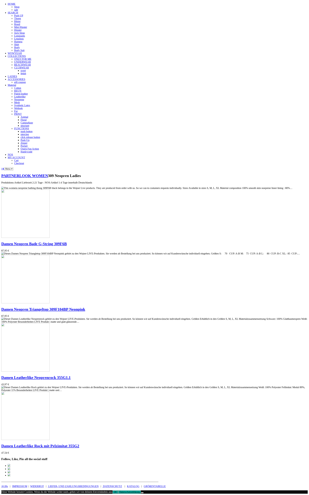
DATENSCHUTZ (112, 486)
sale (16, 9)
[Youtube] (9, 475)
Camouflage (27, 122)
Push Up (25, 140)
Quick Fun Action (30, 148)
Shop (16, 6)
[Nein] (142, 492)
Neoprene (19, 99)
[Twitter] (9, 472)
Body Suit (19, 50)
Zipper (24, 143)
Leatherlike (20, 96)
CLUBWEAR (21, 67)
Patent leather (21, 93)
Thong (17, 18)
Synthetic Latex (22, 105)
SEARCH (13, 12)
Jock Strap (19, 33)
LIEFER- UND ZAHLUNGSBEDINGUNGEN (73, 486)
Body (17, 47)
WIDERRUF (37, 486)
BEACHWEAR (22, 64)
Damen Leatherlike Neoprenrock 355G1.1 (36, 377)
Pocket (24, 146)
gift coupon (20, 82)
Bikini (17, 21)
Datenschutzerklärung (129, 492)
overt (23, 70)
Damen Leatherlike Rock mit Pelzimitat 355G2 (40, 446)
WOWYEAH (15, 53)
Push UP (18, 15)
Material (12, 85)
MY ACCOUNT (16, 157)
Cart (16, 160)
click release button (30, 137)
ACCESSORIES (16, 79)
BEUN (17, 90)
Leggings (19, 38)
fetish (23, 73)
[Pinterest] (9, 468)
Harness (18, 41)
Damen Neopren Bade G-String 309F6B (34, 244)
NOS (10, 154)
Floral (24, 119)
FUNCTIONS (21, 128)
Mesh (17, 102)
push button (27, 131)
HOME (11, 4)
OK (115, 492)
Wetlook (18, 108)
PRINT (18, 114)
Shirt (16, 44)
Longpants (19, 35)
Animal (24, 117)
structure (25, 125)
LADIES (12, 76)
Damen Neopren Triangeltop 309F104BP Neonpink (43, 309)
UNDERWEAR (22, 62)
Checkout (19, 163)
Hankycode (26, 151)
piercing (25, 134)
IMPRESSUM (19, 486)
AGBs (4, 486)
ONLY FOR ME (22, 59)
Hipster (18, 30)
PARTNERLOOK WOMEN (24, 176)
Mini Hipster (20, 27)
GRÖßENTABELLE (155, 486)
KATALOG (133, 486)
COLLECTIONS (17, 56)
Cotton (17, 88)
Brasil (17, 24)
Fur (16, 111)
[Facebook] (9, 465)
